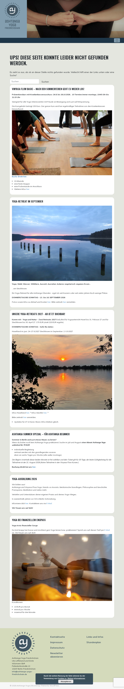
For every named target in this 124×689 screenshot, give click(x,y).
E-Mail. (49, 503)
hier (27, 189)
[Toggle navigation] (117, 40)
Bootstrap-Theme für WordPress (45, 685)
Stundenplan (93, 642)
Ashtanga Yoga (23, 685)
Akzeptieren (66, 681)
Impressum (56, 642)
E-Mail (107, 530)
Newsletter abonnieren (56, 655)
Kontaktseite (57, 636)
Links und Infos (94, 636)
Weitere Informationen (76, 678)
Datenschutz (57, 647)
